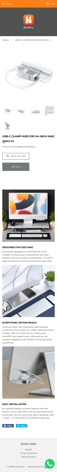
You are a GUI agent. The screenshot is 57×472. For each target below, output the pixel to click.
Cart (52, 4)
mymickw (20, 466)
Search (28, 449)
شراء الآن (16, 166)
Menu (9, 4)
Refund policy (29, 457)
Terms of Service (28, 453)
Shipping (7, 146)
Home (5, 40)
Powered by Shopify (38, 466)
